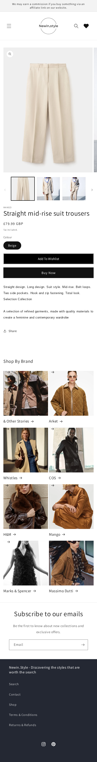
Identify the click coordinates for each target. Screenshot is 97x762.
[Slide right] (92, 190)
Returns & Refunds (22, 725)
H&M (25, 506)
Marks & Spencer (25, 563)
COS (71, 450)
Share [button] (13, 331)
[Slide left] (5, 190)
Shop (12, 705)
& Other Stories (25, 393)
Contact (15, 694)
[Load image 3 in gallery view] (74, 189)
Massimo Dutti (71, 563)
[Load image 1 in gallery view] (23, 189)
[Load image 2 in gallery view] (48, 189)
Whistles (25, 450)
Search (14, 684)
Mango (71, 506)
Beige (12, 245)
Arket (71, 393)
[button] (9, 26)
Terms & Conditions (23, 715)
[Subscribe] (83, 644)
